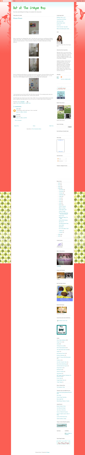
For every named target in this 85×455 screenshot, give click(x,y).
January (61, 232)
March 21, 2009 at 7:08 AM (21, 112)
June (60, 199)
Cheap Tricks (28, 103)
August (60, 196)
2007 (59, 236)
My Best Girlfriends (60, 355)
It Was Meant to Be (62, 209)
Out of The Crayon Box (29, 8)
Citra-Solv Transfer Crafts (62, 362)
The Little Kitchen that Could (62, 349)
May (60, 201)
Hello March (61, 226)
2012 (59, 183)
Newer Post (16, 125)
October (61, 193)
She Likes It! (61, 221)
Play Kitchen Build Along (61, 363)
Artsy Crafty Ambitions (20, 103)
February (61, 230)
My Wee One (59, 369)
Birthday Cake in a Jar (61, 17)
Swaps (58, 351)
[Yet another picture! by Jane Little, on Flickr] (65, 264)
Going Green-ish (60, 367)
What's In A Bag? (62, 207)
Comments (60, 161)
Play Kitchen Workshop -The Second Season (63, 214)
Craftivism (59, 360)
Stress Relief (61, 225)
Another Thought (62, 211)
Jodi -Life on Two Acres (61, 409)
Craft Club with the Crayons (62, 365)
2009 (59, 188)
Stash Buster (59, 373)
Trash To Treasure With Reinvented (63, 357)
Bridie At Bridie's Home (61, 406)
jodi (17, 114)
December (61, 189)
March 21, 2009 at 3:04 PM (21, 117)
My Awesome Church (61, 353)
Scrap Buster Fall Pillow (61, 19)
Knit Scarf (59, 24)
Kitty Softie (59, 395)
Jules (17, 108)
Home (34, 125)
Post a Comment (18, 120)
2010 (59, 186)
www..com (60, 140)
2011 (59, 184)
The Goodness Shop (61, 387)
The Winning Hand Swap (63, 223)
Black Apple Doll (60, 399)
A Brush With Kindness (63, 220)
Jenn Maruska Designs (61, 408)
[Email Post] (27, 101)
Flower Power (61, 215)
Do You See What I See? (64, 228)
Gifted (58, 343)
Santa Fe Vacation (60, 371)
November (61, 191)
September (61, 194)
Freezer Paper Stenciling (61, 397)
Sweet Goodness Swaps (61, 418)
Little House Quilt (60, 21)
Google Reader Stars (61, 380)
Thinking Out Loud (60, 345)
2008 (59, 234)
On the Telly (59, 378)
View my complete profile (66, 79)
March (60, 204)
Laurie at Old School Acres (62, 416)
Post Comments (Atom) (36, 128)
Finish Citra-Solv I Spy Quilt (62, 26)
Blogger (48, 452)
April (60, 203)
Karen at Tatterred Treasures (62, 411)
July (60, 198)
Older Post (51, 125)
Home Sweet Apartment (61, 347)
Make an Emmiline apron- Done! (63, 28)
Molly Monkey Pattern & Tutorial (63, 401)
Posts (59, 158)
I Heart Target (59, 382)
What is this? (61, 151)
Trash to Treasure (62, 206)
